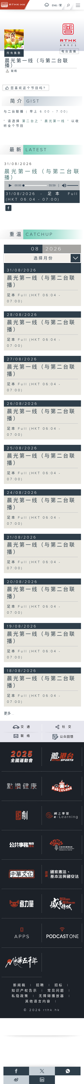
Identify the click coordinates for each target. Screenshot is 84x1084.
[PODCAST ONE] (62, 933)
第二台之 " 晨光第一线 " (46, 121)
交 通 (25, 727)
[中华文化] (22, 874)
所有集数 (14, 53)
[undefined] (47, 5)
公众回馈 (67, 737)
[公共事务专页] (22, 845)
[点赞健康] (22, 786)
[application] (41, 185)
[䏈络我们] (16, 736)
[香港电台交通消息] (16, 727)
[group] (63, 185)
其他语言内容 (39, 1001)
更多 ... (9, 714)
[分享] (57, 727)
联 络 (25, 736)
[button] (10, 185)
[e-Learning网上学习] (62, 815)
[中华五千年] (22, 962)
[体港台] (62, 757)
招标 (59, 985)
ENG (54, 5)
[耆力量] (22, 903)
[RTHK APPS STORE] (22, 933)
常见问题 (57, 990)
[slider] (35, 185)
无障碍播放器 (53, 996)
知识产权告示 (25, 990)
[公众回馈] (55, 737)
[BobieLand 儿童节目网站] (62, 786)
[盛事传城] (62, 903)
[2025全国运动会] (22, 757)
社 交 (67, 727)
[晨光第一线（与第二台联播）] (7, 208)
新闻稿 (20, 985)
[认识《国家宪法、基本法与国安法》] (62, 874)
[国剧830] (22, 815)
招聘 (41, 985)
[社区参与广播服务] (62, 845)
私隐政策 (21, 996)
